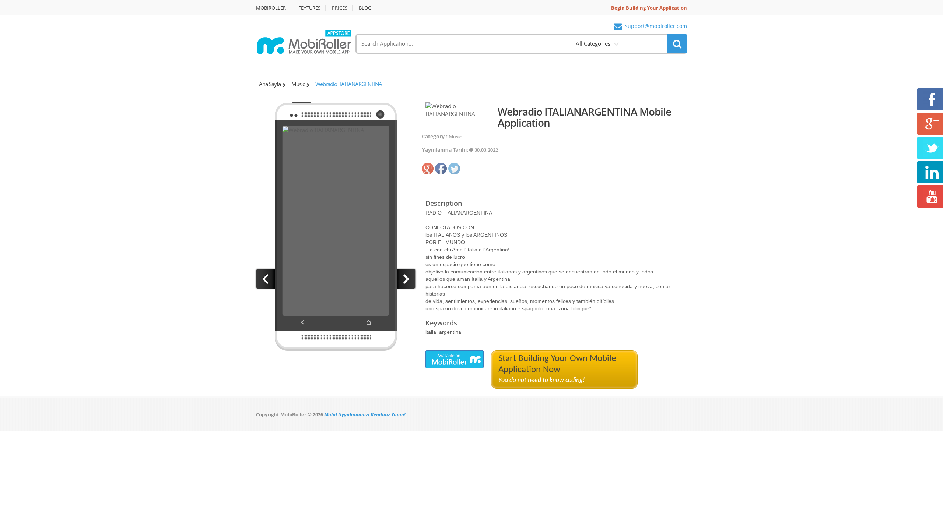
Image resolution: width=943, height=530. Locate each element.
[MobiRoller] (304, 41)
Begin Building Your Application (649, 8)
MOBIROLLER (271, 8)
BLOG (365, 8)
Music (298, 84)
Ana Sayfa (270, 84)
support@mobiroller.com (656, 26)
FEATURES (309, 8)
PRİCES (339, 8)
